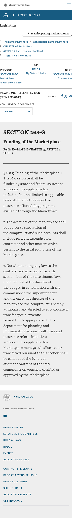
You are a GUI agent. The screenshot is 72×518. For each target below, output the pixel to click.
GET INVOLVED (12, 501)
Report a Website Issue (20, 475)
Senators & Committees (20, 434)
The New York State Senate (19, 5)
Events (8, 453)
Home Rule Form (15, 482)
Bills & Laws (12, 440)
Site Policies (12, 488)
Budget (8, 447)
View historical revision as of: (17, 104)
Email (70, 96)
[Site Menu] (68, 5)
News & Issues (13, 427)
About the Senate (16, 460)
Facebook (61, 95)
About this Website (17, 494)
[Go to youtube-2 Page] (5, 416)
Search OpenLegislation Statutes (50, 33)
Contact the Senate (17, 469)
